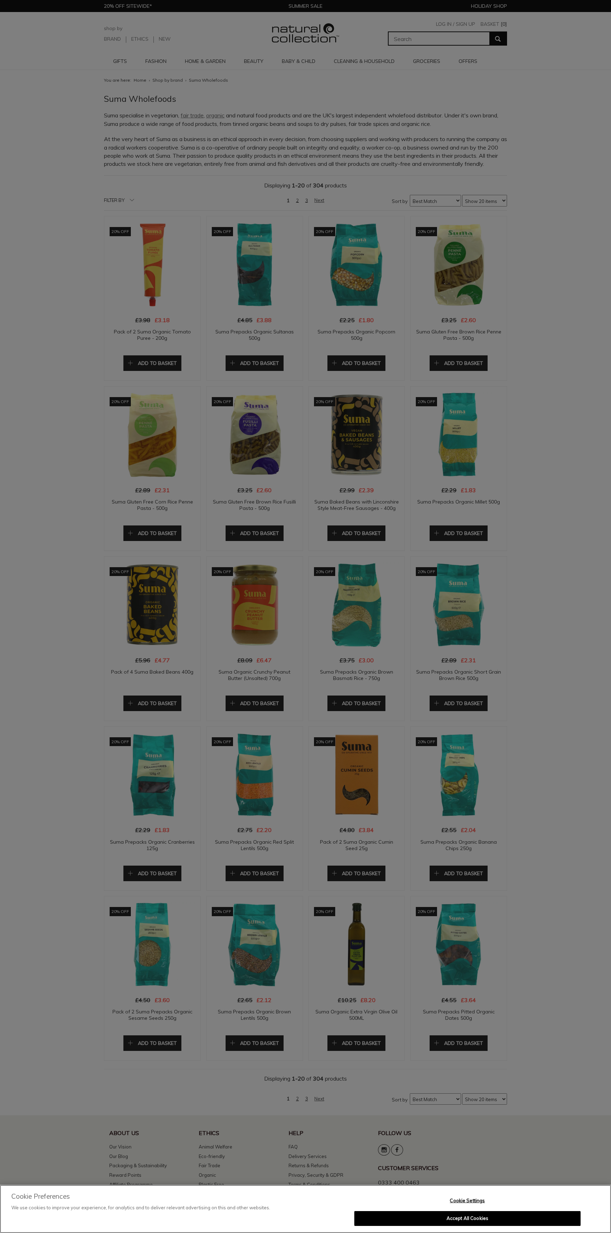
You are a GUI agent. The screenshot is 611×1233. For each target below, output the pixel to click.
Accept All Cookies (467, 1218)
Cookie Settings (467, 1200)
